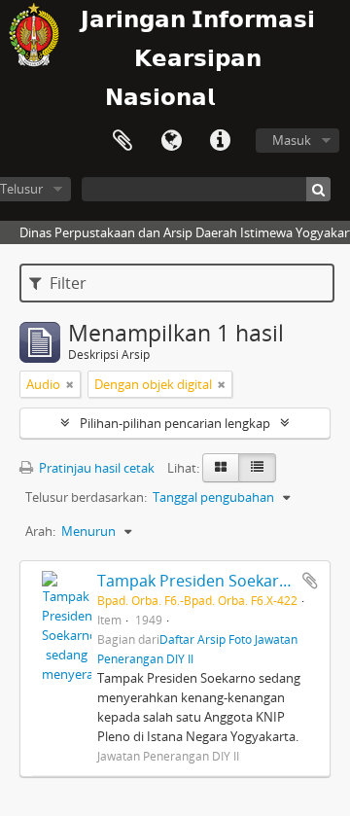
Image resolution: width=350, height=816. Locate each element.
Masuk (291, 140)
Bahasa (171, 141)
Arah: (40, 531)
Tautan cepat (219, 141)
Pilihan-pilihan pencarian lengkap (175, 423)
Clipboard (122, 141)
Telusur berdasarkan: (86, 497)
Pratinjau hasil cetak (95, 468)
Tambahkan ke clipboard (310, 580)
